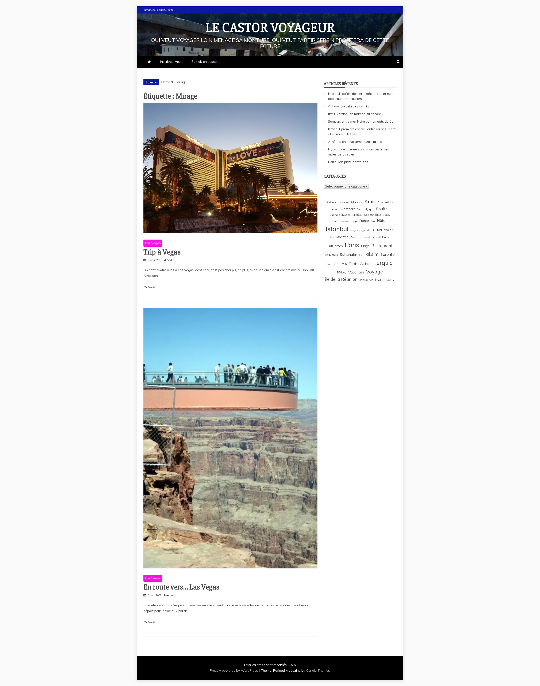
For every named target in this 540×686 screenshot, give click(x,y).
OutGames (335, 246)
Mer (332, 237)
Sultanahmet (351, 254)
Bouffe (381, 208)
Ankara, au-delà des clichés (348, 106)
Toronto (387, 254)
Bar (359, 209)
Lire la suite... (150, 287)
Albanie (356, 202)
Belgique (368, 209)
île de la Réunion (341, 279)
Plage (365, 246)
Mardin (371, 230)
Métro (355, 237)
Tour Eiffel (333, 263)
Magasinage (357, 230)
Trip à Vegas (162, 252)
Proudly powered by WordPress (234, 670)
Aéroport (348, 209)
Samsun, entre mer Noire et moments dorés (360, 121)
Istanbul (337, 229)
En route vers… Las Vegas (181, 587)
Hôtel (381, 220)
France (364, 221)
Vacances (356, 272)
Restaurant (382, 245)
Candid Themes (318, 670)
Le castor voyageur (270, 28)
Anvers (335, 209)
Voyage (374, 272)
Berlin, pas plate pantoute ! (348, 162)
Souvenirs (331, 254)
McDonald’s (385, 230)
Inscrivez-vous (171, 61)
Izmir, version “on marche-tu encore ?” (356, 114)
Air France (343, 202)
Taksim (371, 254)
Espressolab (341, 220)
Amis (370, 201)
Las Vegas (153, 243)
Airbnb (331, 202)
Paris (352, 245)
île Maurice (366, 279)
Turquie (383, 262)
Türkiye (341, 272)
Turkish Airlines (360, 263)
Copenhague (372, 214)
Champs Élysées (340, 214)
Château (357, 214)
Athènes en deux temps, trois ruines (355, 141)
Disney (386, 214)
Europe (354, 221)
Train (343, 263)
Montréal (342, 237)
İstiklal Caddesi (384, 279)
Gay (373, 221)
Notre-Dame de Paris (374, 237)
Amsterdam (385, 202)
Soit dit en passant (206, 61)
